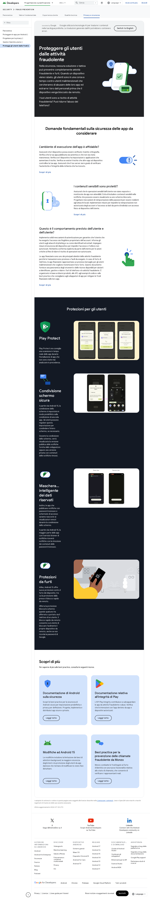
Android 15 (96, 854)
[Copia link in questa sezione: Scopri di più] (63, 662)
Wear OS (76, 852)
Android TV (77, 864)
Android (37, 851)
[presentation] (89, 131)
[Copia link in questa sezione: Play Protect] (41, 343)
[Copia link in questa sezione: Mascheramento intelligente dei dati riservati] (56, 500)
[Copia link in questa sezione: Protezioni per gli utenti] (109, 309)
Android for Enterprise (42, 855)
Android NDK (116, 867)
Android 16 (96, 850)
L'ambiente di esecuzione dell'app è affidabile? (69, 147)
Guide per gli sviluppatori (116, 855)
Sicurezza (38, 858)
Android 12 (96, 865)
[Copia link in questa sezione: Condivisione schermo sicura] (52, 400)
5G (55, 869)
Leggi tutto (51, 718)
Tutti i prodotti (120, 883)
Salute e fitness (59, 854)
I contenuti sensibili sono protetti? (96, 186)
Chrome (74, 883)
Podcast (37, 873)
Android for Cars (79, 860)
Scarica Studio (116, 864)
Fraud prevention (25, 9)
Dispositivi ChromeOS (81, 856)
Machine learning (60, 850)
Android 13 (96, 861)
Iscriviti (122, 893)
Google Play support (138, 857)
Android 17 (96, 846)
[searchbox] (16, 23)
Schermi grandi (78, 849)
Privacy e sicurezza (92, 15)
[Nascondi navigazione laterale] (28, 894)
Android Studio (131, 3)
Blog (36, 870)
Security (7, 9)
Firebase (85, 883)
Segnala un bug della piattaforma (138, 847)
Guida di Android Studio (117, 850)
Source (37, 862)
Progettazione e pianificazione (37, 3)
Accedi (144, 3)
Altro (61, 3)
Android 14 (96, 857)
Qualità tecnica (71, 15)
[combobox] (86, 3)
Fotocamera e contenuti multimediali (59, 859)
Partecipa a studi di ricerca (138, 862)
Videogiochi (58, 846)
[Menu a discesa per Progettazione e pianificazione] (53, 3)
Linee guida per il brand (59, 893)
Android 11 (96, 869)
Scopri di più (45, 172)
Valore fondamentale (27, 15)
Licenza (45, 893)
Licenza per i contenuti (105, 801)
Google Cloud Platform (102, 883)
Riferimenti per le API (119, 860)
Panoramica (7, 15)
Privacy (56, 865)
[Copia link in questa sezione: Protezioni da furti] (55, 582)
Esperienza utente (50, 15)
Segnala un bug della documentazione (138, 853)
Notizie (37, 866)
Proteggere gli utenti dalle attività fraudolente (60, 53)
